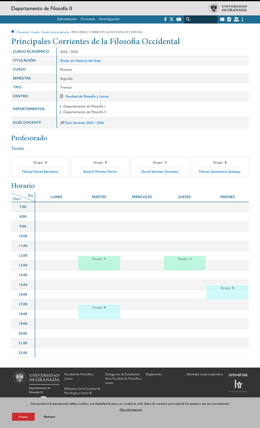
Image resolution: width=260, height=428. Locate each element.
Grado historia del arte (55, 32)
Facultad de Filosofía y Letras (87, 96)
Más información (131, 409)
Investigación (109, 19)
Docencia (88, 19)
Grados (35, 32)
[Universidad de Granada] (227, 8)
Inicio (13, 32)
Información (67, 19)
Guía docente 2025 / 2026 (84, 122)
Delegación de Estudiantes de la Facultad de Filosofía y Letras (123, 378)
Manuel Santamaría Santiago (219, 171)
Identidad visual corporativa (205, 374)
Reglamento (154, 374)
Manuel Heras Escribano (40, 171)
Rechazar (49, 416)
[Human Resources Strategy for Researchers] (238, 386)
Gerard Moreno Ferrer (100, 171)
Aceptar (23, 416)
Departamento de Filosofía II (41, 8)
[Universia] (238, 375)
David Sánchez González (160, 171)
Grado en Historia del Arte (80, 60)
